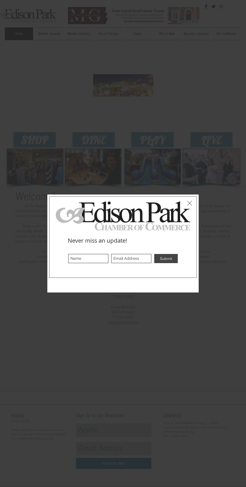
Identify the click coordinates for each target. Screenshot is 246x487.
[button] (189, 203)
